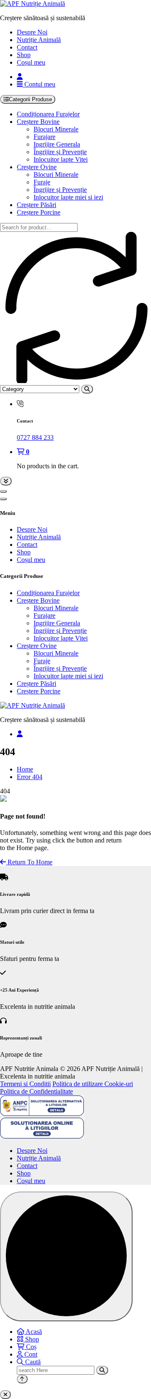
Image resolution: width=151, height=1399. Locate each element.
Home (25, 769)
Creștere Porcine (38, 212)
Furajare (44, 136)
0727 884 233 (35, 437)
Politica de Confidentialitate (36, 1091)
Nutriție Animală (39, 39)
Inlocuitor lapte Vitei (61, 159)
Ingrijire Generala (57, 144)
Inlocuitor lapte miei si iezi (68, 197)
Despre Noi (32, 32)
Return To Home (29, 862)
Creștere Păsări (36, 204)
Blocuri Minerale (56, 129)
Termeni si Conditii (25, 1083)
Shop (24, 54)
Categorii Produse (30, 99)
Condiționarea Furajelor (48, 114)
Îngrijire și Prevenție (60, 151)
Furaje (42, 182)
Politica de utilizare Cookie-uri (92, 1083)
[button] (5, 1394)
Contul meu (39, 84)
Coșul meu (31, 62)
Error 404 (29, 776)
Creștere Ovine (37, 167)
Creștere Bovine (38, 121)
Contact (27, 47)
